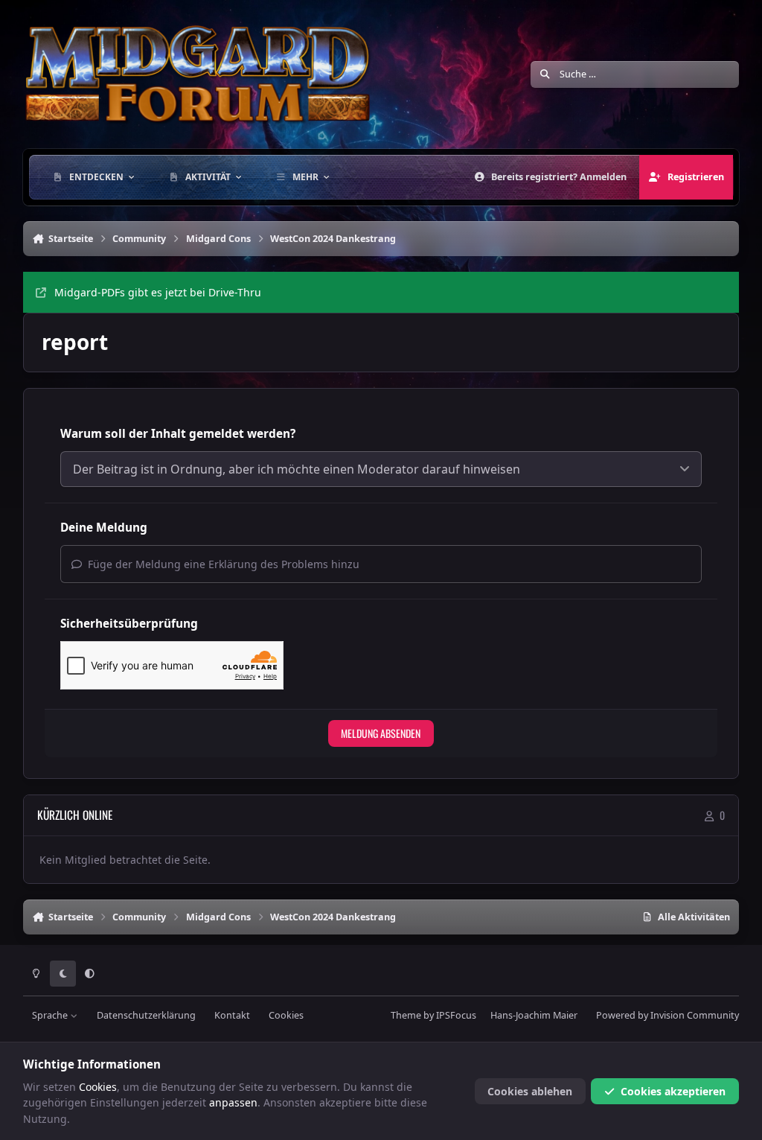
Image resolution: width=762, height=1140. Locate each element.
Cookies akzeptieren (673, 1091)
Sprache (51, 1015)
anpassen (233, 1102)
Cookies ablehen (529, 1091)
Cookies (286, 1015)
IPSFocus (456, 1015)
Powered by (667, 1015)
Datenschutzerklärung (146, 1015)
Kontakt (232, 1015)
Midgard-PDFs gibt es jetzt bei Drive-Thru (157, 292)
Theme (406, 1015)
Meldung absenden (380, 733)
